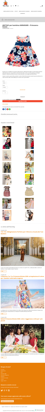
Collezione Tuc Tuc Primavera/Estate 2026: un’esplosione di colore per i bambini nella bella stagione (22, 277)
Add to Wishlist (5, 104)
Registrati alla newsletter (7, 401)
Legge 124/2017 (4, 380)
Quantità (4, 90)
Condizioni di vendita (4, 377)
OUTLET (16, 11)
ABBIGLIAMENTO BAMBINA (36, 11)
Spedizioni (2, 376)
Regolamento (3, 370)
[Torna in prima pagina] (3, 19)
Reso (2, 372)
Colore (3, 81)
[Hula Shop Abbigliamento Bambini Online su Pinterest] (6, 390)
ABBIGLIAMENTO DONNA (8, 11)
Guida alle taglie (3, 373)
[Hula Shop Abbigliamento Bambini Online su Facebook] (4, 390)
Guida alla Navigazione (5, 375)
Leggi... (2, 271)
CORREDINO (22, 13)
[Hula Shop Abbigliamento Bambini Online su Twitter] (2, 390)
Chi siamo (2, 369)
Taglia (3, 85)
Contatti (2, 379)
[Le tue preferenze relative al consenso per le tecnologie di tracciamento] (39, 410)
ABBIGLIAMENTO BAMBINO (24, 11)
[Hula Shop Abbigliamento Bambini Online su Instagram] (9, 390)
